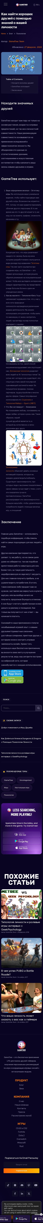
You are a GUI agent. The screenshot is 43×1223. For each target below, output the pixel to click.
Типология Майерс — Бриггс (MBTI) (20, 403)
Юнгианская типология (19, 371)
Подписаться (21, 1171)
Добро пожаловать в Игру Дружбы (16, 727)
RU (37, 5)
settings (34, 1213)
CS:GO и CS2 (21, 1128)
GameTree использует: (21, 86)
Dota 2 (21, 1135)
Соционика (26, 400)
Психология (21, 34)
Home (3, 34)
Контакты (21, 1108)
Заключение (17, 90)
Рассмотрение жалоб (21, 1115)
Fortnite (21, 1132)
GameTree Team (16, 41)
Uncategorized (26, 780)
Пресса (21, 1112)
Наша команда (21, 1105)
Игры (6, 788)
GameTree (8, 780)
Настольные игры (22, 788)
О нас (21, 1101)
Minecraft (21, 1142)
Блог (11, 34)
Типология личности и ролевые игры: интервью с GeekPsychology (20, 926)
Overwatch (21, 1139)
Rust (21, 1146)
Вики (21, 1088)
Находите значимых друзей (22, 83)
